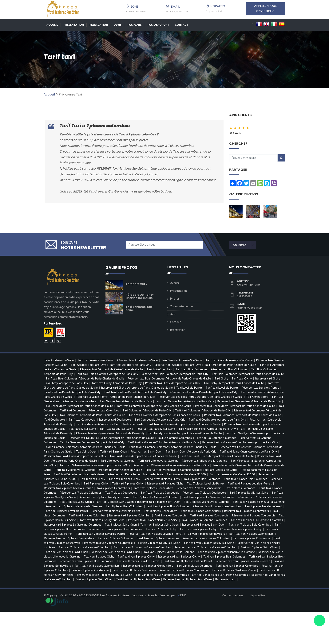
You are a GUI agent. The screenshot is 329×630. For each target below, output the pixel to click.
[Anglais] (266, 23)
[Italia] (274, 23)
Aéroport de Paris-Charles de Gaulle (139, 296)
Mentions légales (232, 595)
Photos (175, 298)
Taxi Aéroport (158, 25)
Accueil (52, 25)
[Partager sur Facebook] (52, 340)
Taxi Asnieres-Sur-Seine (139, 308)
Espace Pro (258, 595)
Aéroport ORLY (136, 284)
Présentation (74, 25)
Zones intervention (182, 306)
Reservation (98, 25)
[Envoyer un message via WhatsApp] (319, 620)
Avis (173, 314)
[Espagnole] (282, 23)
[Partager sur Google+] (59, 340)
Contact (181, 25)
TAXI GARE (134, 25)
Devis (117, 25)
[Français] (259, 23)
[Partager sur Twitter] (46, 340)
